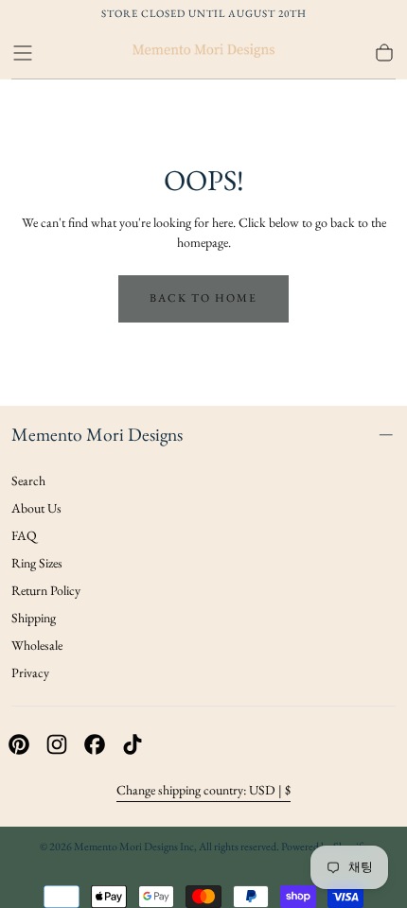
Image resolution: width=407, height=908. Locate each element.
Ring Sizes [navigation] (36, 562)
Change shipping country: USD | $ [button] (203, 789)
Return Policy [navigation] (45, 590)
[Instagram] (57, 744)
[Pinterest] (19, 744)
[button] (22, 53)
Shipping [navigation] (33, 617)
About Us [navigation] (36, 507)
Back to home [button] (203, 298)
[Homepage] (203, 53)
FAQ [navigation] (24, 535)
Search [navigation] (28, 480)
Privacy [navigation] (30, 672)
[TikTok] (132, 744)
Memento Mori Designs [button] (97, 434)
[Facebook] (95, 744)
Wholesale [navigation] (36, 645)
